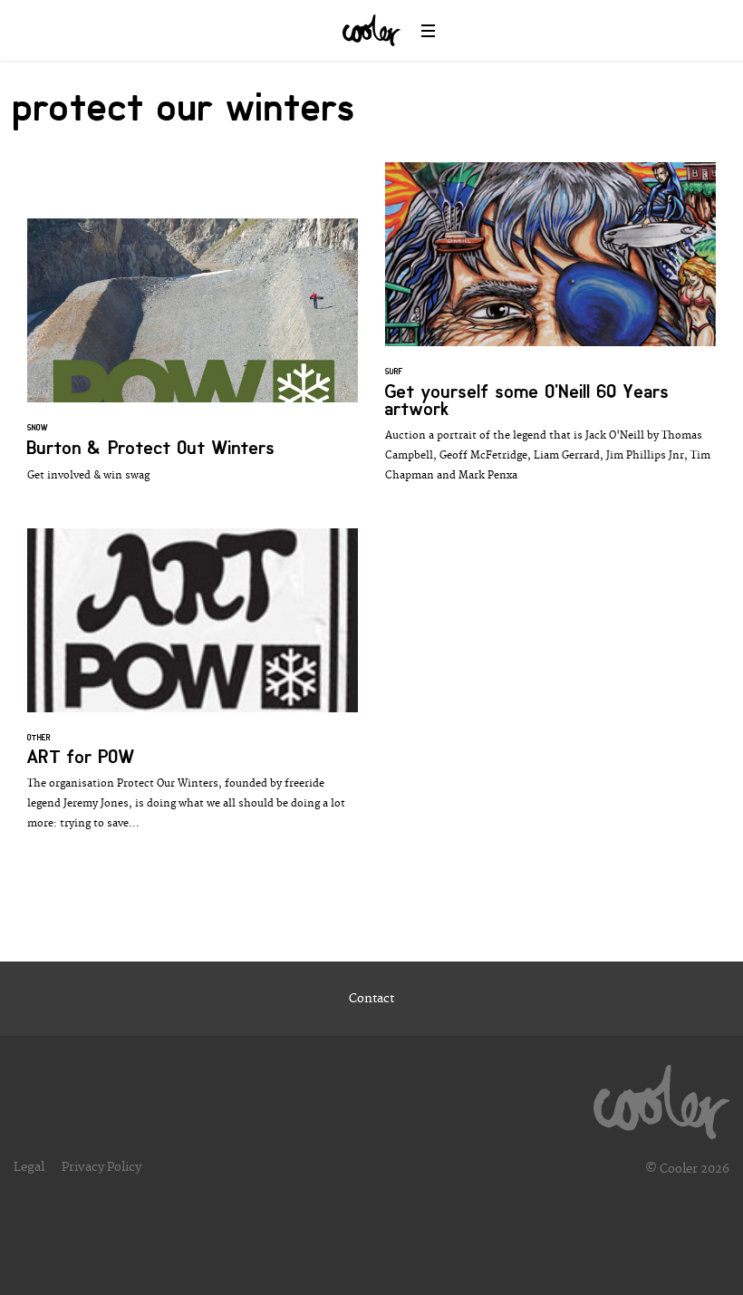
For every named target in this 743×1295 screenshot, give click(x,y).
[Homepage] (661, 1097)
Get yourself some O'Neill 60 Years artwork (550, 331)
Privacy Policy (101, 1167)
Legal (29, 1167)
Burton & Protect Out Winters (192, 359)
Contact (371, 998)
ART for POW (192, 688)
